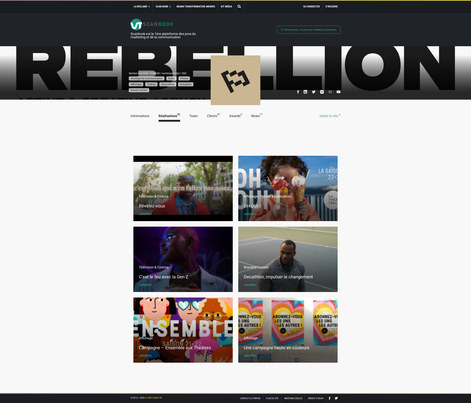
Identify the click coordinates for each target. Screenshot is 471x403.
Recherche (239, 7)
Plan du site (272, 398)
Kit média (226, 6)
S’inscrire (331, 6)
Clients (213, 116)
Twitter (336, 398)
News (257, 116)
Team (193, 116)
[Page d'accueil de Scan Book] (165, 24)
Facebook (330, 398)
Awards (235, 116)
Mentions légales (293, 398)
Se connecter (311, 6)
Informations (140, 116)
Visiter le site (329, 116)
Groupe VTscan (315, 398)
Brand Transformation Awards (196, 6)
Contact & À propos (250, 398)
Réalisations (169, 116)
